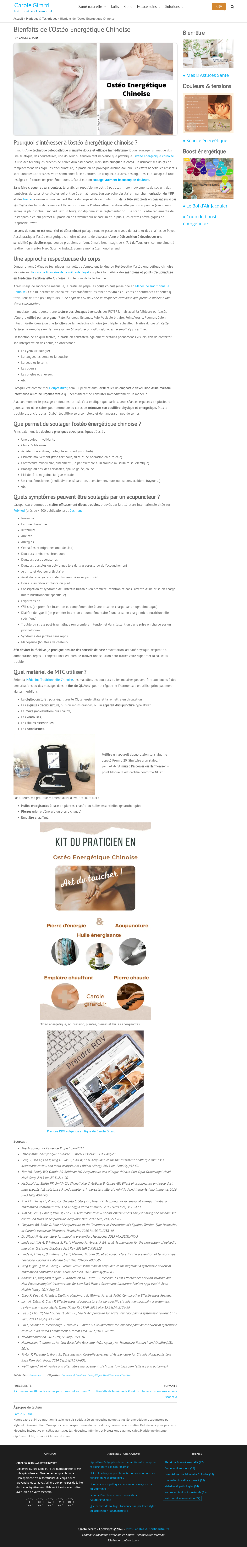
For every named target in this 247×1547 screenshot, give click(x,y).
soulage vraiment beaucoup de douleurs (121, 180)
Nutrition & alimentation (182, 1498)
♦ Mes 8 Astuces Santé (206, 75)
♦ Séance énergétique (205, 141)
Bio (126, 6)
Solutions (172, 6)
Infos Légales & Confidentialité (147, 1529)
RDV (219, 6)
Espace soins (147, 6)
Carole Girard (31, 5)
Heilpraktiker (58, 388)
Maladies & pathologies (181, 1486)
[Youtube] (70, 1502)
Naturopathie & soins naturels (185, 1492)
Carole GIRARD (28, 37)
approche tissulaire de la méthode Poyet (60, 272)
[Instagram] (39, 1502)
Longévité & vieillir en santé (184, 1480)
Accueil (18, 18)
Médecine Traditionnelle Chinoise (49, 680)
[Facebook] (29, 1502)
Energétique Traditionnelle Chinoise (108, 1375)
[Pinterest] (59, 1502)
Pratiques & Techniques (41, 18)
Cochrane (77, 510)
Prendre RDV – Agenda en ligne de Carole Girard (81, 1131)
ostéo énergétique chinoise (154, 156)
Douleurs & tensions (73, 1375)
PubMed (20, 510)
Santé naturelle (90, 6)
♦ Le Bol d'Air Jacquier (205, 206)
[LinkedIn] (49, 1502)
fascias (27, 199)
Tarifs (115, 6)
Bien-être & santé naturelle (184, 1462)
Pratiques (35, 1375)
